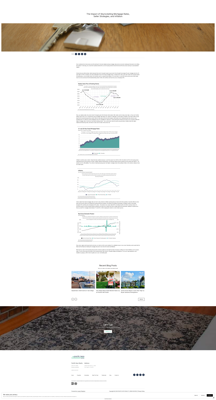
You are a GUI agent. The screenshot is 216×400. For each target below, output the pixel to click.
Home (72, 375)
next (75, 299)
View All (141, 299)
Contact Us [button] (108, 331)
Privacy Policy (141, 391)
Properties (79, 375)
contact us (83, 252)
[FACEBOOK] (134, 375)
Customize (203, 395)
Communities (86, 375)
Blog (110, 375)
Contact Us (117, 375)
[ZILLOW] (143, 375)
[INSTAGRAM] (137, 375)
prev (72, 299)
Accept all (209, 395)
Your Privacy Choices (108, 398)
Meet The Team (95, 375)
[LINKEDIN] (140, 375)
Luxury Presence (81, 391)
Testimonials (104, 375)
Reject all (196, 395)
